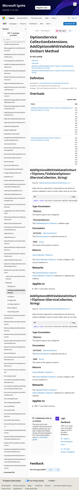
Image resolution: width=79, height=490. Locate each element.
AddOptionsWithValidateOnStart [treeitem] (16, 291)
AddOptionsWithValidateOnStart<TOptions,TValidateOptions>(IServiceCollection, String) (53, 67)
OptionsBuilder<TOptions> (42, 255)
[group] (53, 134)
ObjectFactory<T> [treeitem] (10, 237)
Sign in (74, 18)
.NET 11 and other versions (44, 289)
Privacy (47, 486)
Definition (35, 61)
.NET (37, 31)
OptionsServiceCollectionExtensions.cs (54, 183)
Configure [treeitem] (10, 297)
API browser (45, 31)
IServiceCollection (50, 233)
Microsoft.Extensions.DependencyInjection (54, 83)
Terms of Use (6, 489)
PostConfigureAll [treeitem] (13, 312)
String (41, 242)
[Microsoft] (3, 18)
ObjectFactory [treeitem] (9, 233)
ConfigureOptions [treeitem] (13, 304)
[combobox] (14, 34)
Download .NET (70, 24)
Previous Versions (19, 486)
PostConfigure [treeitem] (12, 308)
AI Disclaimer (6, 486)
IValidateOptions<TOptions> (47, 223)
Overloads (35, 63)
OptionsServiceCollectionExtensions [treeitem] (15, 277)
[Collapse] (25, 29)
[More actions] (75, 30)
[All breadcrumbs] (32, 30)
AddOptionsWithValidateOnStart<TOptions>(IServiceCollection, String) (53, 71)
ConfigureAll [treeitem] (11, 300)
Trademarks (17, 489)
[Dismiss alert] (75, 4)
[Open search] (69, 18)
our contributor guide (40, 438)
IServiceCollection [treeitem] (10, 144)
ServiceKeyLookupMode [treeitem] (12, 402)
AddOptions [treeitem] (11, 286)
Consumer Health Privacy (62, 486)
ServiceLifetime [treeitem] (9, 406)
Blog (29, 486)
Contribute (38, 486)
